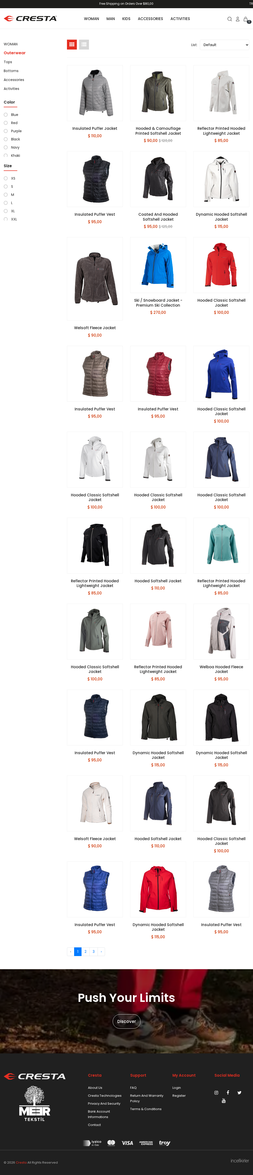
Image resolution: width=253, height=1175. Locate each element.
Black (15, 139)
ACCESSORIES (150, 18)
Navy (15, 147)
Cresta (21, 1162)
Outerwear (15, 53)
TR (251, 3)
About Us (95, 1087)
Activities (11, 88)
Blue (14, 114)
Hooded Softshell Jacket (158, 581)
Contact (94, 1124)
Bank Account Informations (99, 1114)
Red (14, 122)
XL (13, 211)
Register (179, 1095)
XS (13, 178)
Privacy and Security (104, 1103)
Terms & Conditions (146, 1109)
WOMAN (91, 18)
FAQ (133, 1087)
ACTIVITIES (180, 18)
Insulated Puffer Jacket (94, 128)
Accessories (14, 79)
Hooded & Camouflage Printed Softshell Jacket (158, 131)
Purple (16, 131)
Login (176, 1087)
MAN (110, 18)
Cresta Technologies (105, 1095)
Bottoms (11, 70)
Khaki (15, 155)
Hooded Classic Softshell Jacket (221, 303)
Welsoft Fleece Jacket (95, 327)
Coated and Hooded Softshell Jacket (158, 217)
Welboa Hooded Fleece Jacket (221, 669)
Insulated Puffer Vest (95, 214)
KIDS (126, 18)
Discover (126, 1021)
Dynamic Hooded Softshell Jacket (221, 217)
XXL (14, 219)
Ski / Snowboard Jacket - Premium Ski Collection (158, 303)
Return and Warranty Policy (146, 1098)
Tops (8, 61)
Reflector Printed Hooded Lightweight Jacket (221, 131)
